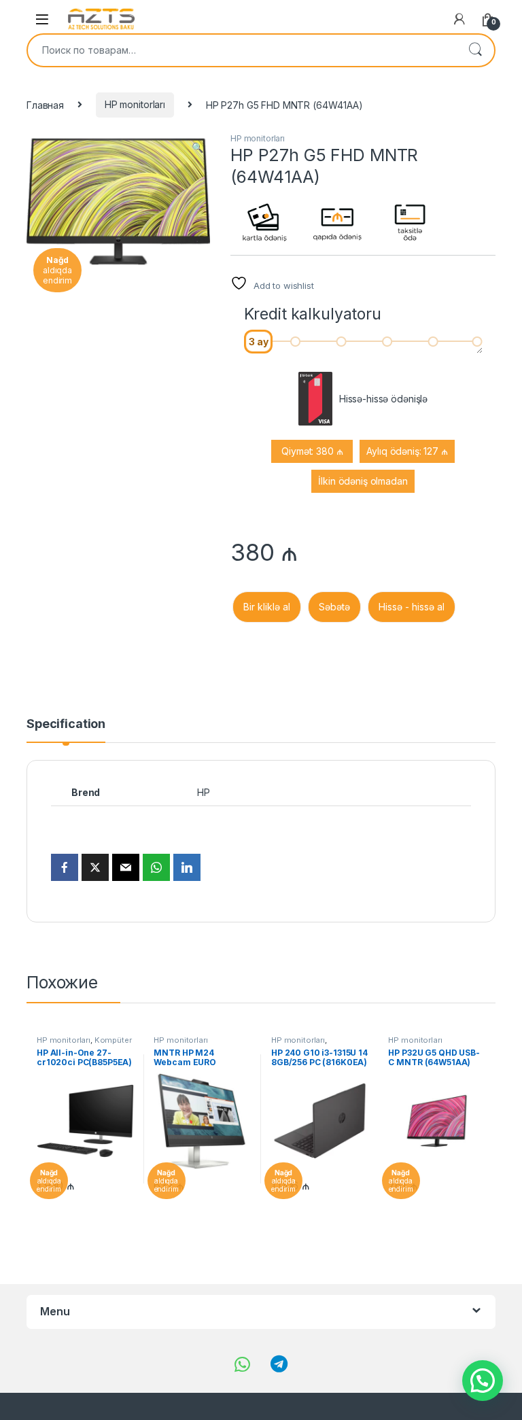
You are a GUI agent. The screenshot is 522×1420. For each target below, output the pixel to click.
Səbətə (334, 606)
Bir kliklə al (266, 606)
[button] (197, 147)
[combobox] (242, 50)
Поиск (475, 50)
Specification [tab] (66, 724)
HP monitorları (135, 104)
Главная (45, 104)
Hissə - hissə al (412, 606)
